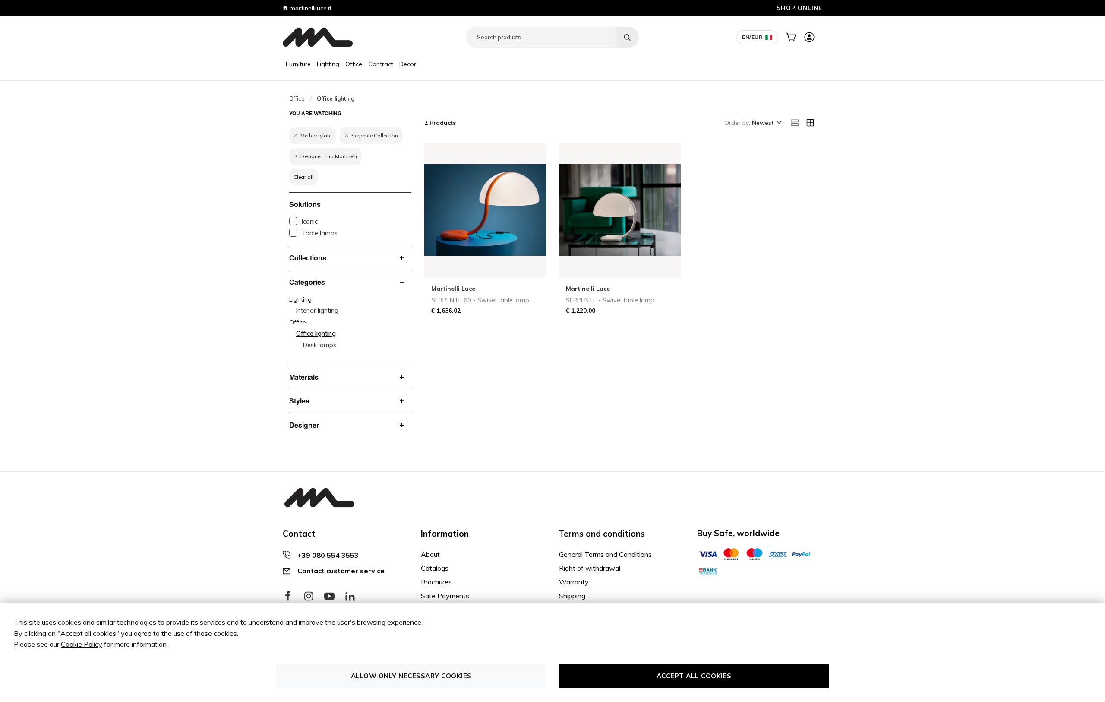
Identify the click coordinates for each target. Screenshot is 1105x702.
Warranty (574, 581)
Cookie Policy (81, 644)
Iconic (310, 222)
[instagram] (308, 596)
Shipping (572, 595)
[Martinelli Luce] (318, 37)
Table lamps (320, 233)
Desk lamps (319, 345)
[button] (766, 123)
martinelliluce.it (310, 8)
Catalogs (434, 568)
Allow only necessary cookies (411, 676)
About (430, 554)
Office (353, 64)
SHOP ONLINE (799, 7)
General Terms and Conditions (605, 554)
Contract (380, 64)
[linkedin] (350, 596)
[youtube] (329, 596)
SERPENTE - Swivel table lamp (610, 300)
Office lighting (316, 333)
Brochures (436, 581)
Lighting (328, 64)
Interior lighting (317, 310)
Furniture (298, 64)
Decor (407, 64)
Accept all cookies (694, 676)
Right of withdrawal (589, 568)
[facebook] (288, 596)
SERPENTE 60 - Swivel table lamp (480, 300)
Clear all (303, 177)
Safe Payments (445, 595)
